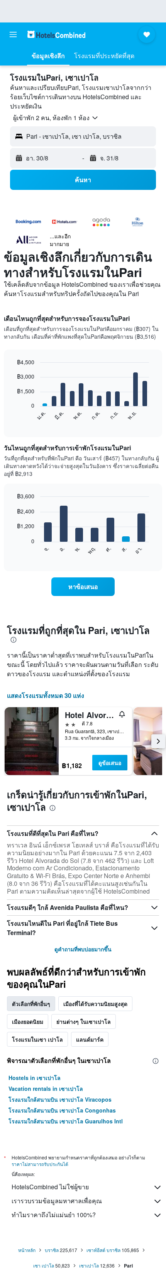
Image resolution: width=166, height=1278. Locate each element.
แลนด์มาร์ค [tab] (89, 1039)
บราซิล (52, 1250)
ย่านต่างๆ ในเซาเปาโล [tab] (83, 1021)
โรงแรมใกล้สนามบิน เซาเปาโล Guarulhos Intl (65, 1121)
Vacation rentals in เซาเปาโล (45, 1088)
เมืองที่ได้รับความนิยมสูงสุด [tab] (95, 1004)
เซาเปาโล (89, 1265)
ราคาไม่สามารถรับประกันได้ (40, 1164)
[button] (13, 34)
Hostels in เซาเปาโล (34, 1078)
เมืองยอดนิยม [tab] (27, 1021)
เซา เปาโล (43, 1265)
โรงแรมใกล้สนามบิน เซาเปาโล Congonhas (62, 1110)
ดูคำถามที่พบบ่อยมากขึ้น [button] (83, 949)
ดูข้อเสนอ (109, 762)
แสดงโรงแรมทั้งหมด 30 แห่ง (45, 695)
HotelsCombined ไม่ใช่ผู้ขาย (50, 1186)
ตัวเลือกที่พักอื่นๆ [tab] (31, 1004)
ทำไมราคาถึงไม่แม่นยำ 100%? (54, 1214)
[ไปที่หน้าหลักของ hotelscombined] (56, 34)
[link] (83, 586)
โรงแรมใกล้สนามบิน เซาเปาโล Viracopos (60, 1099)
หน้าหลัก (27, 1250)
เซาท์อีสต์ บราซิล (103, 1250)
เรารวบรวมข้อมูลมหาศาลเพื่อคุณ (57, 1200)
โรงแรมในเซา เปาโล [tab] (37, 1039)
